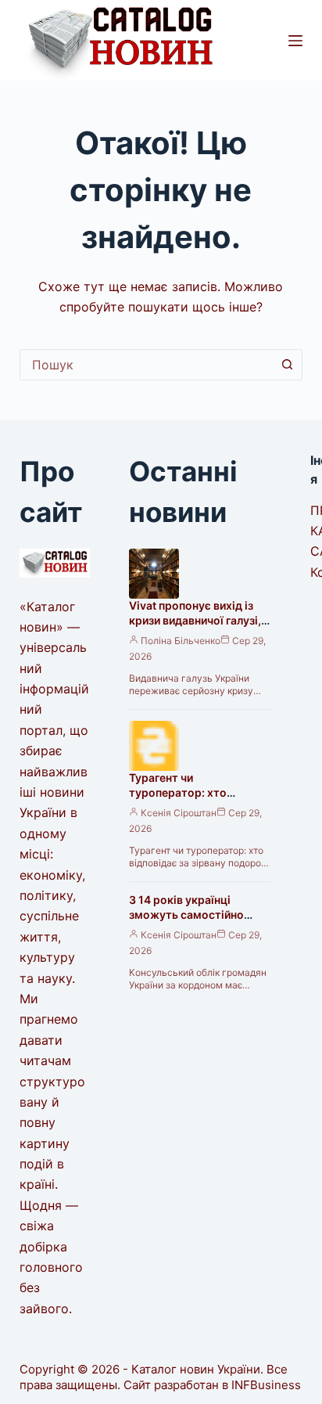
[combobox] (146, 364)
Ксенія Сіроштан (178, 813)
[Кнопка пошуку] (287, 365)
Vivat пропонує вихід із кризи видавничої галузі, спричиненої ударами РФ (196, 620)
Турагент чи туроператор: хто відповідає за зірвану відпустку (187, 800)
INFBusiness (266, 1384)
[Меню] (295, 41)
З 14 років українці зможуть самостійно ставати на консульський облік (197, 922)
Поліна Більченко (180, 640)
